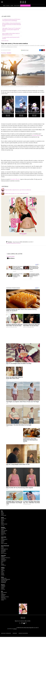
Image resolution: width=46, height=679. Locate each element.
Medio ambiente (4, 592)
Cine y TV (2, 541)
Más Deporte (3, 551)
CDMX (2, 571)
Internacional (3, 559)
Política (2, 567)
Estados (2, 572)
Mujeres (2, 564)
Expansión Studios (10, 256)
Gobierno (3, 568)
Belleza (7, 5)
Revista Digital (23, 233)
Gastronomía (3, 528)
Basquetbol (3, 550)
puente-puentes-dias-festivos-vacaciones (14, 243)
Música (2, 542)
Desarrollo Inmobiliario (5, 579)
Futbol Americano (4, 549)
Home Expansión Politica (5, 557)
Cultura (2, 525)
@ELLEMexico (12, 258)
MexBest (3, 527)
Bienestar (3, 532)
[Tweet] (42, 50)
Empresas (3, 556)
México (2, 569)
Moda (4, 5)
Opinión (2, 573)
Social (2, 593)
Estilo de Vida (3, 533)
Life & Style (3, 537)
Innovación (3, 597)
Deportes (2, 540)
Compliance (15, 633)
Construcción (3, 578)
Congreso (3, 570)
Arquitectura (3, 581)
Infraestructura (4, 580)
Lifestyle (2, 552)
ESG (1, 563)
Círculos (2, 520)
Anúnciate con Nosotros (23, 633)
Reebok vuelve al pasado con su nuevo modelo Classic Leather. (17, 193)
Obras (2, 562)
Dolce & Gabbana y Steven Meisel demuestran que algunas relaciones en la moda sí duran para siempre (11, 24)
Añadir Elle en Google (25, 50)
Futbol (2, 546)
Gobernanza (3, 594)
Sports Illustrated (5, 545)
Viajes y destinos (4, 530)
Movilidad (3, 595)
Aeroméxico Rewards (36, 135)
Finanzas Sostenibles (5, 596)
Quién (2, 517)
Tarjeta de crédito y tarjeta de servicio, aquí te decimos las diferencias (18, 189)
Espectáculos (3, 518)
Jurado (2, 534)
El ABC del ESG (3, 598)
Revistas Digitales (25, 5)
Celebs (11, 5)
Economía (3, 558)
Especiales (3, 589)
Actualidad (3, 585)
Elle (2, 511)
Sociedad (2, 575)
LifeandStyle (3, 565)
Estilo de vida (17, 5)
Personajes (3, 531)
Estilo (2, 538)
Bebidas (2, 529)
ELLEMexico (20, 623)
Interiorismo (3, 582)
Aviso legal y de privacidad (6, 633)
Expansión (3, 555)
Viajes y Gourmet (4, 524)
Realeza (2, 519)
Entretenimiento (4, 539)
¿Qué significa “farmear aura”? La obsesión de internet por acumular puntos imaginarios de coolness (11, 30)
